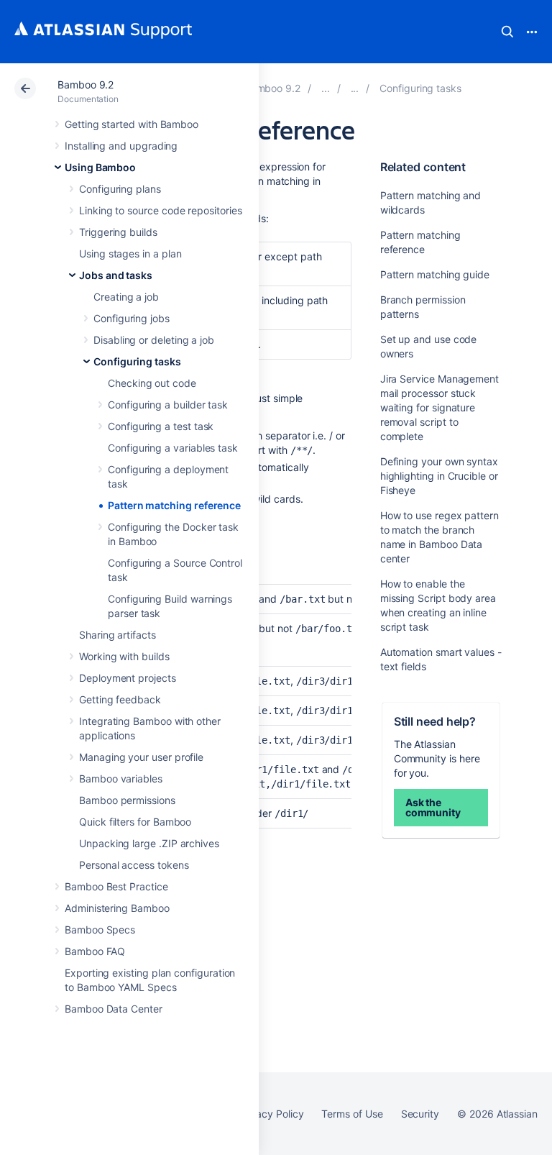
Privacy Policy (270, 1114)
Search (507, 31)
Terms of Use (351, 1114)
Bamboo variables (120, 778)
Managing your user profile (141, 757)
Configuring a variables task (173, 448)
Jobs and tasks (115, 275)
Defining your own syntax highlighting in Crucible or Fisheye (439, 475)
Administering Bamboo (117, 908)
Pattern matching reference (174, 505)
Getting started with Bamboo (131, 124)
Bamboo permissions (127, 800)
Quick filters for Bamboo (135, 822)
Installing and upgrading (121, 146)
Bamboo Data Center (113, 1009)
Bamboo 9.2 (86, 84)
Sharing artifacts (117, 635)
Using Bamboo (100, 167)
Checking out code (152, 383)
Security (420, 1114)
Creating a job (126, 297)
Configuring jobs (131, 318)
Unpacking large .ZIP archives (149, 843)
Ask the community (433, 807)
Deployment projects (127, 678)
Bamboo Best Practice (116, 886)
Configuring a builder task (168, 404)
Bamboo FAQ (95, 951)
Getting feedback (120, 699)
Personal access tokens (133, 865)
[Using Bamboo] (325, 88)
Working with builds (124, 656)
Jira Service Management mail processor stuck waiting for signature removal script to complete (439, 407)
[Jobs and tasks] (355, 88)
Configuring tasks (137, 361)
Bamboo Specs (100, 929)
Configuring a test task (160, 426)
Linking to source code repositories (160, 210)
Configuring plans (120, 189)
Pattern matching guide (434, 274)
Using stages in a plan (130, 253)
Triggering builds (118, 232)
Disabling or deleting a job (153, 340)
